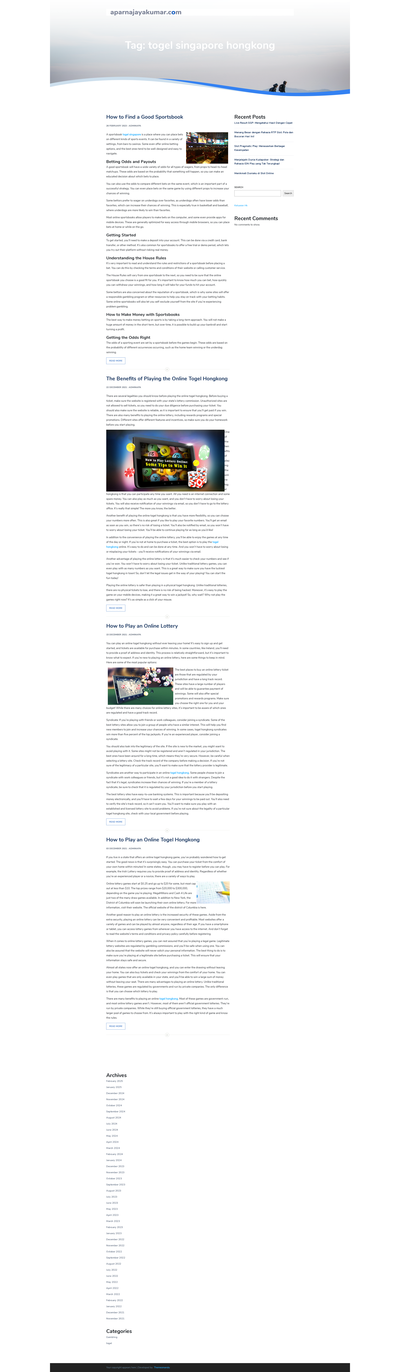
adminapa (135, 125)
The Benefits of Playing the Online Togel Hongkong (167, 378)
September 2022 (115, 1257)
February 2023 (114, 1227)
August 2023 (113, 1190)
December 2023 (115, 1166)
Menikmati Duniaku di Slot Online (254, 173)
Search (238, 187)
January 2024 (114, 1160)
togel (109, 1343)
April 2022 (112, 1288)
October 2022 (114, 1251)
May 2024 (112, 1135)
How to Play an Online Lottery (142, 626)
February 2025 (114, 1081)
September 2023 (115, 1184)
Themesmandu (162, 1367)
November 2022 (115, 1245)
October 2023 (114, 1178)
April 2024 (112, 1142)
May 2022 (112, 1282)
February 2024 (114, 1154)
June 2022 (112, 1276)
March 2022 (113, 1294)
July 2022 (111, 1269)
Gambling (111, 1337)
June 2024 (112, 1129)
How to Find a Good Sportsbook (144, 117)
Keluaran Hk (241, 205)
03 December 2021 (116, 848)
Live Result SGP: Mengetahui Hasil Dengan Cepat (263, 123)
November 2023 (115, 1172)
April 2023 (112, 1215)
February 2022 (114, 1300)
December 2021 (115, 1312)
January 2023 (114, 1233)
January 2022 (114, 1306)
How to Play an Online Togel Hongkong (153, 839)
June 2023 (112, 1202)
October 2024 (114, 1105)
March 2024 (113, 1148)
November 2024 (115, 1099)
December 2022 (115, 1239)
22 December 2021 (116, 387)
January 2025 (114, 1087)
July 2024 (111, 1123)
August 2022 (113, 1263)
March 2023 (113, 1221)
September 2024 (115, 1111)
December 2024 (115, 1093)
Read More (115, 360)
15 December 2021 (116, 634)
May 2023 (112, 1209)
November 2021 (115, 1318)
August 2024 (113, 1117)
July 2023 (111, 1196)
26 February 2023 (116, 125)
